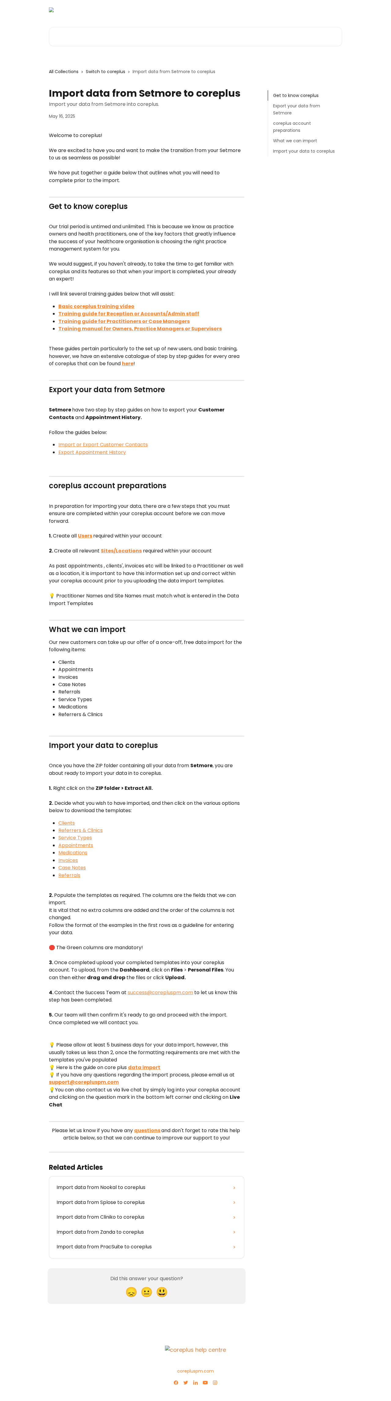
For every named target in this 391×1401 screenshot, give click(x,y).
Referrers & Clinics (80, 830)
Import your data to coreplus (304, 151)
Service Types (75, 837)
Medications (72, 852)
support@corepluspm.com (84, 1082)
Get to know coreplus (296, 95)
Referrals (69, 875)
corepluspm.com (195, 1371)
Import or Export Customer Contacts (103, 444)
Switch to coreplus (105, 72)
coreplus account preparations (292, 126)
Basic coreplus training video (96, 306)
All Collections (64, 72)
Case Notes (72, 867)
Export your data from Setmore (296, 109)
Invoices (68, 860)
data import (144, 1067)
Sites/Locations (121, 550)
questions (147, 1130)
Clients (66, 823)
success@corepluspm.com (160, 992)
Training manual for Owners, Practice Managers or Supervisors (140, 328)
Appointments (75, 845)
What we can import (295, 141)
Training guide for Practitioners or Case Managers (124, 321)
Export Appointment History (92, 452)
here (127, 363)
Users (85, 535)
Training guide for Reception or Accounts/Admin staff (128, 313)
